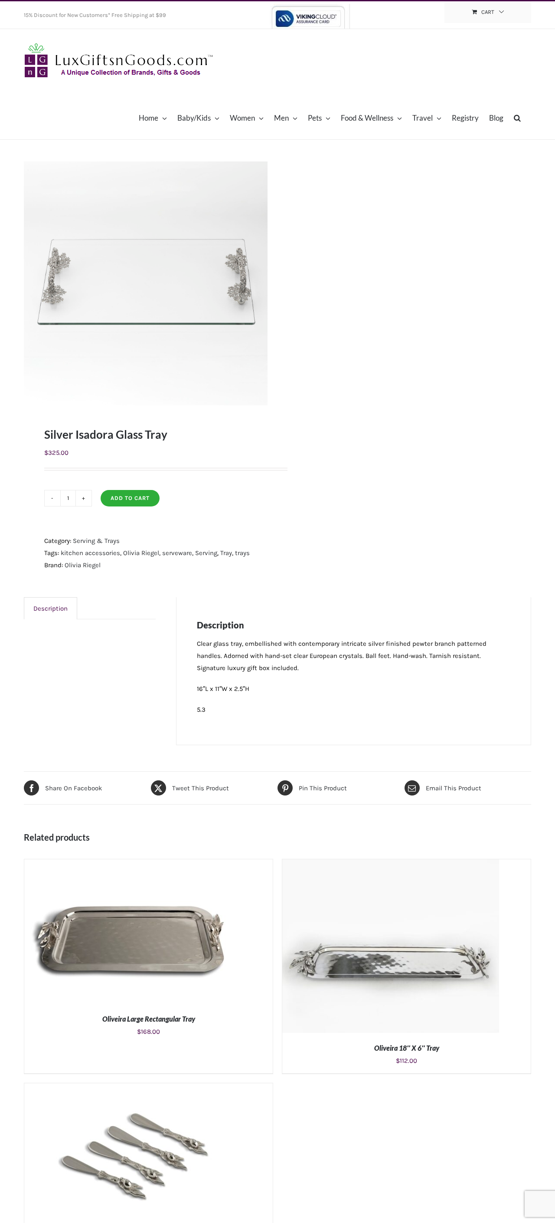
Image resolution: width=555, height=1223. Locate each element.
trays (242, 553)
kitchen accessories (90, 553)
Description (50, 608)
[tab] (50, 608)
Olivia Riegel (141, 553)
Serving (206, 553)
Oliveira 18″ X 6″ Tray (406, 1048)
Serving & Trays (96, 541)
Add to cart (130, 498)
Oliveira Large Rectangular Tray (148, 1019)
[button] (517, 117)
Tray (226, 553)
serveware (177, 553)
